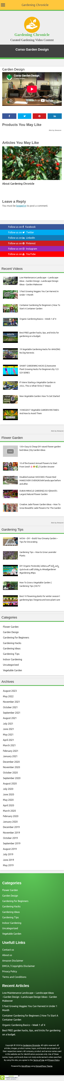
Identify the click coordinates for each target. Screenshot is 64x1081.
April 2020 (8, 805)
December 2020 (11, 761)
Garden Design (13, 69)
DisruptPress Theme (44, 1066)
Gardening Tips (11, 653)
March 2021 (9, 745)
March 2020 (9, 810)
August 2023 (10, 690)
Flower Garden (11, 626)
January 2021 (10, 756)
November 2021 (11, 701)
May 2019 (8, 865)
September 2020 (11, 778)
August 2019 (10, 849)
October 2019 (10, 838)
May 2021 (8, 734)
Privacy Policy (9, 971)
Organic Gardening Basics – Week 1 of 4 (23, 1025)
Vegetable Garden (12, 670)
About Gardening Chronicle (18, 183)
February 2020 (10, 816)
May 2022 (8, 696)
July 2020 (8, 789)
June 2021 (8, 729)
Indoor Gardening (12, 659)
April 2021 (8, 740)
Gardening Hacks (12, 643)
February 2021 (10, 751)
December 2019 (11, 827)
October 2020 (10, 772)
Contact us (8, 949)
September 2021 (11, 712)
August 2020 (10, 783)
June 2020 (8, 794)
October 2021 (10, 707)
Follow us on (22, 226)
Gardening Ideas (12, 648)
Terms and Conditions (14, 977)
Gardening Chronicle (35, 5)
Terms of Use (38, 1060)
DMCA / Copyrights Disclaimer (18, 966)
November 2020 (11, 767)
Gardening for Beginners (16, 637)
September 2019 (11, 843)
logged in (21, 205)
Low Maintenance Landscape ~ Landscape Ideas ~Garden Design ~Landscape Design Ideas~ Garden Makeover (29, 996)
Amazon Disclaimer (12, 960)
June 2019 (8, 860)
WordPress (25, 1066)
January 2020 (10, 821)
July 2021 (8, 723)
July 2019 (8, 854)
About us (7, 955)
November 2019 (11, 832)
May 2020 (8, 799)
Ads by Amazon (55, 130)
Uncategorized (11, 664)
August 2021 (10, 718)
